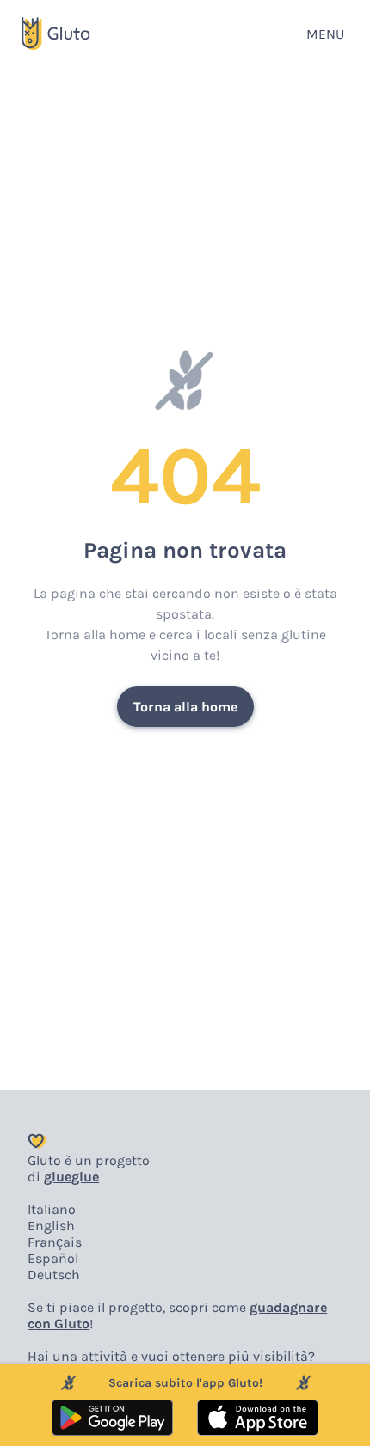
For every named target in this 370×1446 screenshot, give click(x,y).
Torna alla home (185, 707)
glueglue (71, 1176)
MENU (325, 34)
